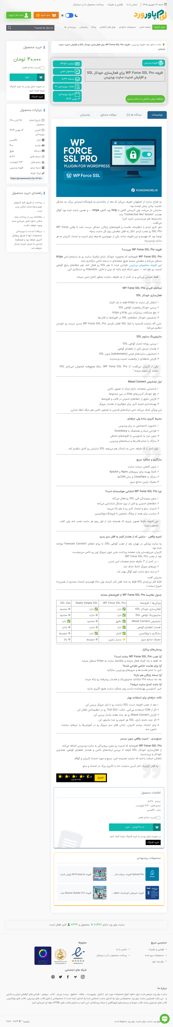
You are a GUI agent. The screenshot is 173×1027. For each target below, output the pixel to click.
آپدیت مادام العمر (147, 817)
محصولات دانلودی (127, 27)
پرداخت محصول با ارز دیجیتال (88, 4)
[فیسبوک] (68, 977)
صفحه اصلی (145, 27)
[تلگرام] (75, 977)
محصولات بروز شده (154, 955)
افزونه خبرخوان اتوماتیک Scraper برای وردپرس (127, 893)
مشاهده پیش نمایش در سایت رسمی (145, 99)
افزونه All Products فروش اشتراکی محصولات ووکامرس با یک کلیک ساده (74, 874)
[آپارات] (53, 977)
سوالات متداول (108, 115)
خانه (159, 44)
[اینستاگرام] (83, 977)
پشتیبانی (83, 27)
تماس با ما (132, 4)
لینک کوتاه (36, 173)
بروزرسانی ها (70, 27)
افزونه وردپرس (138, 44)
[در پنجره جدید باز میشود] (78, 964)
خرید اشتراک (159, 27)
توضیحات (157, 115)
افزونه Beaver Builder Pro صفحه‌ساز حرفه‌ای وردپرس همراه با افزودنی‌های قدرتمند (74, 893)
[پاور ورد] (150, 20)
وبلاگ (93, 27)
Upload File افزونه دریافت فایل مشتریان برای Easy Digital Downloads (127, 874)
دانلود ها (151, 44)
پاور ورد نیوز (158, 961)
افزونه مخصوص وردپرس (143, 265)
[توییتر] (60, 977)
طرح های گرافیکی (108, 27)
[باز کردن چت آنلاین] (165, 1019)
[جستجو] (9, 28)
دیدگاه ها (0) (134, 115)
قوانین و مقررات (115, 4)
